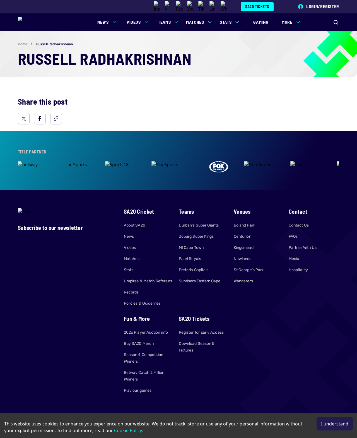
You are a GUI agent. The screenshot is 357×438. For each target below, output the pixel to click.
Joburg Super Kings (196, 236)
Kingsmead (244, 247)
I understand (334, 424)
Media (294, 258)
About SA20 (134, 225)
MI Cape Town (191, 247)
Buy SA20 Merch (139, 343)
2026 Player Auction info (146, 332)
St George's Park (249, 270)
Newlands (243, 258)
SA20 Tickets (257, 6)
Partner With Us (303, 247)
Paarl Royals (190, 258)
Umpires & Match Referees (148, 281)
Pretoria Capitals (193, 270)
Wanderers (243, 281)
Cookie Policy (128, 430)
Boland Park (244, 225)
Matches (132, 258)
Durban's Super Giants (199, 225)
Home (22, 44)
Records (131, 292)
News (129, 236)
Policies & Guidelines (142, 303)
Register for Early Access (201, 332)
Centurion (242, 236)
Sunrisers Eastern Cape (200, 281)
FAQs (293, 236)
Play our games (137, 390)
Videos (130, 247)
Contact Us (299, 225)
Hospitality (298, 270)
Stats (128, 270)
